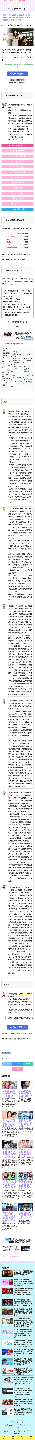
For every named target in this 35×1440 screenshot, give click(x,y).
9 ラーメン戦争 (18, 193)
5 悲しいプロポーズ (18, 172)
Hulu (8, 239)
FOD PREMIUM (11, 236)
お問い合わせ (9, 1425)
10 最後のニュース (18, 198)
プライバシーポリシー (25, 1425)
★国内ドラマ (6, 1053)
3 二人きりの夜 (18, 161)
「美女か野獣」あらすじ (18, 145)
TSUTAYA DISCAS (12, 247)
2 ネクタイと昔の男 (18, 156)
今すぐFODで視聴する (17, 74)
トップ (18, 1427)
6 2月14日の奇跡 (18, 177)
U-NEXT (9, 242)
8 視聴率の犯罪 (18, 188)
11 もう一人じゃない (18, 204)
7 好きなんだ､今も (18, 182)
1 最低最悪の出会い (18, 151)
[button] (31, 664)
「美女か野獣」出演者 (18, 209)
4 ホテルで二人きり (18, 167)
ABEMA (9, 244)
